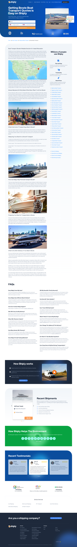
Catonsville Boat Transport (57, 134)
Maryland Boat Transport (24, 40)
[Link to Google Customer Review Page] (18, 487)
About (45, 527)
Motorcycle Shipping (26, 504)
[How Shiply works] (54, 372)
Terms (56, 527)
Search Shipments (37, 2)
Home (9, 40)
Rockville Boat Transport (56, 111)
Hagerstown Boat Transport (57, 90)
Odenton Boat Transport (56, 132)
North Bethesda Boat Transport (57, 128)
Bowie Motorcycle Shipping (57, 153)
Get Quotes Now (23, 380)
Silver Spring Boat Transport (57, 102)
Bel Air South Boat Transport (57, 119)
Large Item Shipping (35, 535)
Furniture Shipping (23, 537)
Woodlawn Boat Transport (57, 136)
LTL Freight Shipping (35, 533)
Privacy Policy (57, 530)
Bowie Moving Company (56, 157)
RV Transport (39, 504)
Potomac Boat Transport (56, 130)
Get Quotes (65, 2)
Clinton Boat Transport (56, 145)
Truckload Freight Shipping (24, 530)
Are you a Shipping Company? (56, 2)
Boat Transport (15, 40)
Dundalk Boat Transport (56, 113)
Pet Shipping (22, 532)
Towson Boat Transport (56, 117)
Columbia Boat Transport (56, 96)
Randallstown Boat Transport (57, 147)
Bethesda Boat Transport (56, 115)
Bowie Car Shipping (55, 151)
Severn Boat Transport (56, 121)
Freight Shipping (22, 538)
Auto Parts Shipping (23, 529)
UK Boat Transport (26, 506)
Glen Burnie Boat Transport (57, 107)
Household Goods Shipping (36, 532)
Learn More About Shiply (55, 518)
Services (29, 2)
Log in (50, 2)
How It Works (43, 2)
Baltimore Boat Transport (56, 88)
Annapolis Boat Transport (56, 140)
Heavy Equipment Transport (36, 527)
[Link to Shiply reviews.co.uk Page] (58, 487)
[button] (33, 406)
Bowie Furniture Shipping (56, 155)
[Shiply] (12, 2)
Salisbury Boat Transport (56, 100)
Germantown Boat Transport (57, 98)
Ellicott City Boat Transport (57, 105)
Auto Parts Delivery (54, 504)
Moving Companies (35, 538)
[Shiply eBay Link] (60, 541)
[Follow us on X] (56, 542)
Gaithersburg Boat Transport (57, 109)
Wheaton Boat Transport (56, 126)
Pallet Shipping (34, 529)
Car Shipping (11, 504)
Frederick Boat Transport (56, 92)
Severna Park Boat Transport (57, 142)
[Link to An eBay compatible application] (38, 487)
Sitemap (56, 529)
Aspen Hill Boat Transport (56, 123)
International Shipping (13, 506)
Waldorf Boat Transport (56, 94)
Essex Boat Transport (56, 138)
